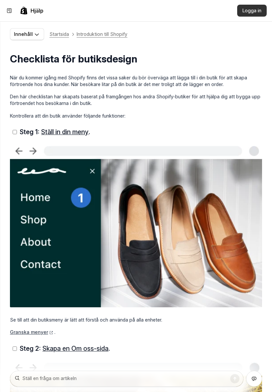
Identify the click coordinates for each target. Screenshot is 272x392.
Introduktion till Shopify (102, 34)
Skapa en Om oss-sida (75, 348)
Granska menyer (29, 332)
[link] (31, 11)
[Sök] (234, 378)
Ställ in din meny (65, 132)
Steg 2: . (65, 348)
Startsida (59, 34)
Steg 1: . (55, 132)
